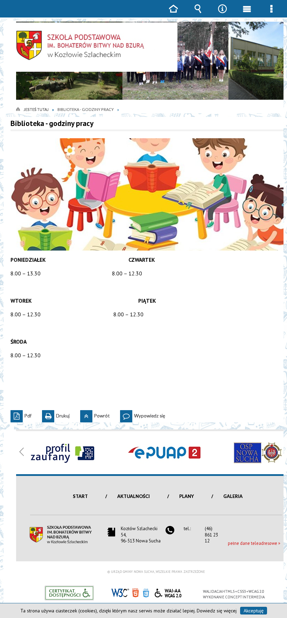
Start (80, 496)
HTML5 (135, 592)
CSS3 (146, 592)
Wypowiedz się (142, 414)
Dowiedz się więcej (217, 611)
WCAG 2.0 (168, 592)
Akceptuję (254, 611)
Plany (186, 496)
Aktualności (133, 496)
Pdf (20, 414)
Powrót (95, 414)
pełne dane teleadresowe (252, 543)
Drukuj (56, 414)
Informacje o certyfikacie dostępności (69, 593)
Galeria (233, 496)
